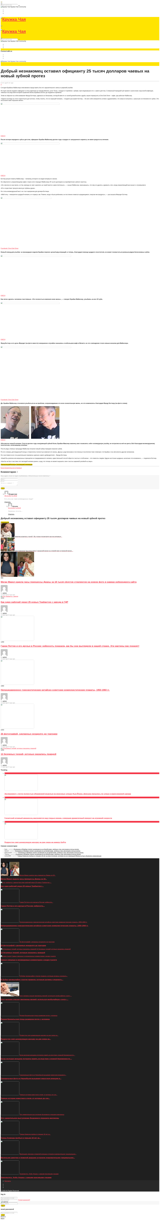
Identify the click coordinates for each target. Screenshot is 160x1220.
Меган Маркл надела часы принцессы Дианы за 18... (24, 879)
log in (2, 1205)
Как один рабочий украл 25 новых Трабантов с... (22, 886)
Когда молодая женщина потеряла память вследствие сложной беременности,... (36, 1059)
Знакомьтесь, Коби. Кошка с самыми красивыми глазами (26, 1177)
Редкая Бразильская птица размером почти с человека (25, 1019)
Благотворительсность (8, 468)
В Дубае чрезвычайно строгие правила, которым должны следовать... (32, 980)
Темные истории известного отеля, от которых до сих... (25, 1098)
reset (2, 1215)
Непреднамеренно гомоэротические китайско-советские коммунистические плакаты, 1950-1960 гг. (55, 690)
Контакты (7, 1181)
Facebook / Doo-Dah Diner (9, 248)
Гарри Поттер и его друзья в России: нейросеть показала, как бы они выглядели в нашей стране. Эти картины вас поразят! (70, 646)
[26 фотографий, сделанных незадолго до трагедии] (17, 728)
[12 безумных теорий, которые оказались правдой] (18, 748)
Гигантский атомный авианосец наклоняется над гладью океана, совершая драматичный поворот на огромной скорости (58, 818)
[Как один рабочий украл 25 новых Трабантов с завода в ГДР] (9, 596)
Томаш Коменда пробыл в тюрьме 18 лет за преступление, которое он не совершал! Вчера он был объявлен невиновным (59, 856)
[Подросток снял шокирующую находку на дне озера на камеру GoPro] (21, 839)
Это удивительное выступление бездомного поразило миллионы (30, 1118)
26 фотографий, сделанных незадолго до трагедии (29, 734)
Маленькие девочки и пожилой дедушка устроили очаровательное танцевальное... (38, 1158)
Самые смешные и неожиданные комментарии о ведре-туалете (29, 960)
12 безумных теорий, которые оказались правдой (28, 754)
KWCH (3, 136)
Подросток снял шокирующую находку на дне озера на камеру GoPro (35, 842)
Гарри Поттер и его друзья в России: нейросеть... (23, 906)
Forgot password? (24, 1200)
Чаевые (19, 468)
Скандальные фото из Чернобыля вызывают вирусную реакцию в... (31, 1078)
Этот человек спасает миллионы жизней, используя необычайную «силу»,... (34, 999)
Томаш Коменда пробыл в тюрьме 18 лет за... (21, 1138)
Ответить (7, 502)
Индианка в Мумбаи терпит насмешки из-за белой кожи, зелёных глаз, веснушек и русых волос (46, 849)
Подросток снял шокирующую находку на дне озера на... (26, 1039)
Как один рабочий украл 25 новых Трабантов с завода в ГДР (34, 602)
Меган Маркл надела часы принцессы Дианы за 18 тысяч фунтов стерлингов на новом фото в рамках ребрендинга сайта (68, 582)
